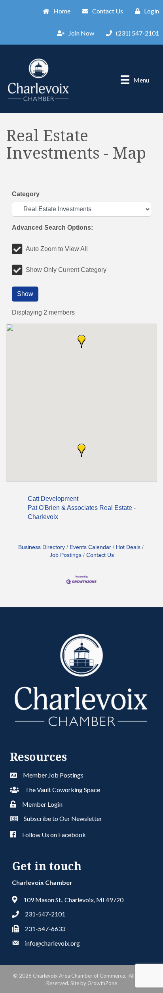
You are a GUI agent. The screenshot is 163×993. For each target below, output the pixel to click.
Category (26, 194)
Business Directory (41, 547)
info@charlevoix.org (52, 943)
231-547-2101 (45, 914)
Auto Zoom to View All (57, 248)
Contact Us (100, 555)
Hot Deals (128, 547)
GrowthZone (102, 983)
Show (25, 293)
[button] (81, 341)
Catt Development (53, 498)
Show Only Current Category (66, 269)
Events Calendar (90, 547)
